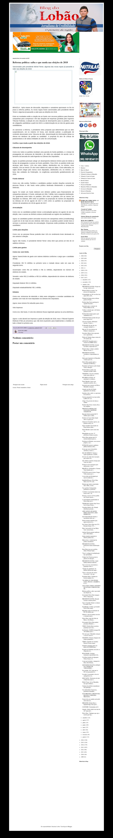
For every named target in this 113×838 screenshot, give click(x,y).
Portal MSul (84, 237)
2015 (82, 742)
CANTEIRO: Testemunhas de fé (90, 707)
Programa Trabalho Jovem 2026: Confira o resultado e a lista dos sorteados (88, 212)
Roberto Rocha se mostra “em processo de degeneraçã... (89, 291)
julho (84, 722)
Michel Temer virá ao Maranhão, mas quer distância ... (90, 682)
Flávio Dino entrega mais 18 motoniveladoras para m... (89, 438)
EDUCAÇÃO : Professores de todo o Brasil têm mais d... (91, 679)
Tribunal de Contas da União (88, 178)
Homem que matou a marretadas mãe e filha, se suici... (90, 484)
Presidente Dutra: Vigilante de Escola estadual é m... (89, 577)
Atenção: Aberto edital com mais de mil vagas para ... (91, 710)
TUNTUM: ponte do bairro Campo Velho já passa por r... (91, 473)
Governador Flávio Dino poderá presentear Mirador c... (90, 623)
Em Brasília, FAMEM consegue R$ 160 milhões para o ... (91, 630)
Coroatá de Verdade (86, 209)
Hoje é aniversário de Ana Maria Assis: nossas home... (90, 529)
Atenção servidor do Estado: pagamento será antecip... (89, 390)
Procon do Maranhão (86, 184)
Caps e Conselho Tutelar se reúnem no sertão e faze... (91, 603)
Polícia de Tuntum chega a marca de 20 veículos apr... (91, 338)
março (84, 732)
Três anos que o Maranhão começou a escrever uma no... (91, 634)
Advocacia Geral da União (87, 193)
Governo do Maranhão (86, 189)
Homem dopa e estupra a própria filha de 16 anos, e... (90, 349)
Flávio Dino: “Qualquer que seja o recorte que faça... (90, 714)
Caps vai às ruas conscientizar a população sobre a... (90, 565)
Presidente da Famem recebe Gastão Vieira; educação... (91, 366)
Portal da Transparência (87, 172)
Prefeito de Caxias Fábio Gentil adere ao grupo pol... (90, 418)
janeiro (84, 737)
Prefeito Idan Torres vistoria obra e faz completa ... (91, 405)
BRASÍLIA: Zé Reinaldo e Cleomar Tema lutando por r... (91, 469)
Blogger (70, 826)
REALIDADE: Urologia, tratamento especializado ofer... (90, 654)
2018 (82, 275)
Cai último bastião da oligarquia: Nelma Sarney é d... (90, 658)
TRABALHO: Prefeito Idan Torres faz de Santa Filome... (91, 504)
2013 (82, 747)
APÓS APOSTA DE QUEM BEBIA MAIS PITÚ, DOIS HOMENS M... (90, 512)
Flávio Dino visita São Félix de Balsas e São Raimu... (90, 619)
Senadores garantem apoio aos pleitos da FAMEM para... (89, 646)
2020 (82, 270)
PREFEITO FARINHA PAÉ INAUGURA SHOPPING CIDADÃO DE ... (89, 410)
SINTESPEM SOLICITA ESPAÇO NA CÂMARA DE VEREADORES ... (91, 666)
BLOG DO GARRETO (87, 220)
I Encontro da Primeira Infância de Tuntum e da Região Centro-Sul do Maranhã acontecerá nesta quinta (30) (90, 232)
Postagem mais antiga (68, 384)
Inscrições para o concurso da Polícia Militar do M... (89, 306)
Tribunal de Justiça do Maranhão (89, 174)
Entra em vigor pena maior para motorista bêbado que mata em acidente (88, 239)
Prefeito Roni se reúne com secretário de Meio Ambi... (89, 370)
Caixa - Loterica (85, 166)
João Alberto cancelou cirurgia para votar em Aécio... (91, 461)
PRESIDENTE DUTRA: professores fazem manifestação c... (90, 545)
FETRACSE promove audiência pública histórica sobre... (90, 445)
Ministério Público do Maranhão (89, 187)
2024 (82, 261)
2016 (82, 740)
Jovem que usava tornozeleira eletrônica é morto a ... (89, 449)
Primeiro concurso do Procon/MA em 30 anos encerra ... (90, 496)
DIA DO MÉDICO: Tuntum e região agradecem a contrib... (90, 453)
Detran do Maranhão (86, 191)
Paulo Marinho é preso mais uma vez (90, 430)
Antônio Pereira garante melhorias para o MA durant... (90, 533)
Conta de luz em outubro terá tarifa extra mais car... (91, 699)
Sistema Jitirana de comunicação (90, 216)
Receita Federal (84, 180)
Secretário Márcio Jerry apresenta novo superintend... (90, 334)
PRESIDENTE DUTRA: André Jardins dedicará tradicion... (90, 561)
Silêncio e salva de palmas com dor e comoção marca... (91, 615)
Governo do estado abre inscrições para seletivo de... (90, 457)
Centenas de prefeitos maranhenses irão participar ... (90, 686)
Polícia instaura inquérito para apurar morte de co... (89, 521)
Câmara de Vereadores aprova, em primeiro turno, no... (90, 422)
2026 (82, 256)
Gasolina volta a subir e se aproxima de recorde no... (91, 393)
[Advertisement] (89, 791)
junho (84, 725)
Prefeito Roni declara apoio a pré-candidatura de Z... (90, 314)
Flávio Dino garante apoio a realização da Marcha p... (89, 362)
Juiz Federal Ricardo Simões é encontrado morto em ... (89, 517)
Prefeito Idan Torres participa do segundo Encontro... (90, 302)
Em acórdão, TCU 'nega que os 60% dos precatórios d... (90, 671)
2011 (82, 752)
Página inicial (43, 384)
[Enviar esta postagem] (46, 328)
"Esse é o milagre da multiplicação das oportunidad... (91, 553)
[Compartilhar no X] (52, 328)
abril (84, 730)
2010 (82, 754)
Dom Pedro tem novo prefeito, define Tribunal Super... (90, 550)
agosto (84, 720)
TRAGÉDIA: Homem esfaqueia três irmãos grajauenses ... (91, 638)
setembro (85, 718)
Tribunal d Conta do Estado (88, 176)
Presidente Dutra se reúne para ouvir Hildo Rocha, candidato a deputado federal (89, 205)
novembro (85, 282)
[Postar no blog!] (50, 328)
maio (84, 727)
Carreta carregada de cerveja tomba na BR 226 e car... (91, 397)
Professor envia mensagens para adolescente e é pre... (90, 465)
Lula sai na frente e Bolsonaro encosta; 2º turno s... (89, 322)
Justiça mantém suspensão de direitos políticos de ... (89, 536)
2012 (82, 749)
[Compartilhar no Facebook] (54, 328)
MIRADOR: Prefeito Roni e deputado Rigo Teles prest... (90, 703)
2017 (82, 277)
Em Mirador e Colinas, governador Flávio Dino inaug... (91, 607)
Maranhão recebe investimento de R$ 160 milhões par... (90, 611)
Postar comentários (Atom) (24, 387)
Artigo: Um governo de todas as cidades (90, 401)
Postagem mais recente (18, 384)
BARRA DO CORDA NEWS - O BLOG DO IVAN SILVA (89, 201)
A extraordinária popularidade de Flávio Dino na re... (90, 500)
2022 (82, 265)
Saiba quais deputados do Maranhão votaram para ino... (91, 358)
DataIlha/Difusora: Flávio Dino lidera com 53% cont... (90, 481)
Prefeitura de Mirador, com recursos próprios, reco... (91, 442)
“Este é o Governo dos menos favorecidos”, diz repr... (89, 573)
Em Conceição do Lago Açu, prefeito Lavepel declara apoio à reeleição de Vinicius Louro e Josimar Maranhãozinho (90, 224)
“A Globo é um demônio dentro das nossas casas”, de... (91, 492)
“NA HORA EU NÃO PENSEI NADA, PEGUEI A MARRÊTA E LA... (91, 581)
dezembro (85, 279)
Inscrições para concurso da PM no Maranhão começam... (91, 386)
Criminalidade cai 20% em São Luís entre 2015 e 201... (91, 295)
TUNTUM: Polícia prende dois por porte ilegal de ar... (91, 318)
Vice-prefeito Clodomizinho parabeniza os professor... (89, 488)
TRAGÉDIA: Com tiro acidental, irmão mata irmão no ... (90, 374)
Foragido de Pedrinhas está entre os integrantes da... (91, 650)
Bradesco (83, 168)
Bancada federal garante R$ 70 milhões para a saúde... (90, 414)
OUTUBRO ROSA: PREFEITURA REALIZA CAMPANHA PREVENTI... (91, 695)
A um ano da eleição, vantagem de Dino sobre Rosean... (90, 661)
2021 (82, 268)
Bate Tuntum (84, 229)
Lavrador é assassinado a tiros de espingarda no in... (90, 675)
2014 (82, 745)
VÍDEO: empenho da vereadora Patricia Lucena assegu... (90, 642)
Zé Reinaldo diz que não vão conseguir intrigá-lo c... (89, 326)
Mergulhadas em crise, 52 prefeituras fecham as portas (90, 434)
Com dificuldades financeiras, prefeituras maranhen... (89, 690)
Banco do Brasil (85, 170)
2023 (82, 263)
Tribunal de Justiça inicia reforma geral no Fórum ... (90, 299)
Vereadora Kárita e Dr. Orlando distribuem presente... (90, 508)
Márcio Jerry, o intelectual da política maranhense (89, 540)
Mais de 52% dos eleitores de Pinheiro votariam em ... (89, 330)
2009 (82, 757)
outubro (85, 284)
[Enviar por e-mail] (49, 328)
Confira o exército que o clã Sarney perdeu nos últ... (91, 310)
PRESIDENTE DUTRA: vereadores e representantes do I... (90, 354)
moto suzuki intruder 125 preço (88, 218)
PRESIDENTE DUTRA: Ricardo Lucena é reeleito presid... (90, 599)
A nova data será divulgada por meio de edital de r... (90, 477)
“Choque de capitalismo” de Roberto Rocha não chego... (89, 569)
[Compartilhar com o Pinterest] (55, 328)
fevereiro (85, 734)
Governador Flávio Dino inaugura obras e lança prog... (90, 595)
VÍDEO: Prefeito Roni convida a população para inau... (90, 626)
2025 (82, 258)
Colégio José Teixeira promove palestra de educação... (90, 557)
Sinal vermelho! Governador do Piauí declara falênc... (90, 426)
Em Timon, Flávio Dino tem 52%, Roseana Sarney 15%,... (91, 525)
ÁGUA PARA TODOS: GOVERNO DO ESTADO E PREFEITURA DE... (91, 587)
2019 (82, 273)
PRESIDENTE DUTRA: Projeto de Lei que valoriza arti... (91, 287)
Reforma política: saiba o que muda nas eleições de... (91, 591)
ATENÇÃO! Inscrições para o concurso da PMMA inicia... (90, 341)
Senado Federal (84, 182)
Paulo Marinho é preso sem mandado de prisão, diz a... (89, 382)
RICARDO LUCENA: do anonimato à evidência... (89, 378)
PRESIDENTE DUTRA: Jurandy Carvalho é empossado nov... (90, 345)
